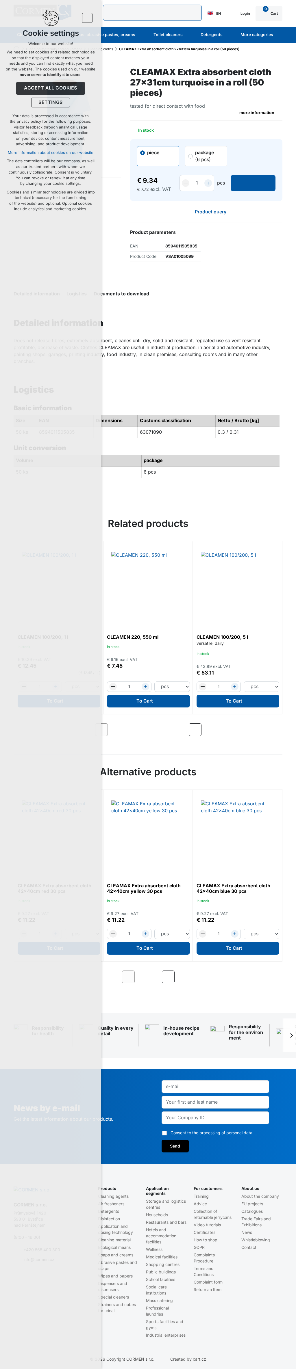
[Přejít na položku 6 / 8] (161, 729)
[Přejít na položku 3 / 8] (134, 729)
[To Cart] (253, 183)
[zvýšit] (208, 183)
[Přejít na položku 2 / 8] (126, 729)
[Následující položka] (195, 729)
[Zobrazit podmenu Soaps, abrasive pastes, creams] (143, 35)
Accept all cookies (50, 88)
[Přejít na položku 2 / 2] (152, 976)
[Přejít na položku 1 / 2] (143, 976)
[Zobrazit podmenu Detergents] (230, 35)
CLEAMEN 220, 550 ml (132, 637)
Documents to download (121, 294)
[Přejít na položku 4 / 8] (143, 729)
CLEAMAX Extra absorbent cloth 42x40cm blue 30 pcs (233, 888)
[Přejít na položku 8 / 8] (179, 729)
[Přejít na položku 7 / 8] (170, 729)
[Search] (152, 13)
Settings (50, 102)
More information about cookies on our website (50, 152)
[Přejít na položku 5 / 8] (152, 729)
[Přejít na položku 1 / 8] (117, 729)
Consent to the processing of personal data (211, 1132)
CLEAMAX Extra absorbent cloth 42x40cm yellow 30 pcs (144, 888)
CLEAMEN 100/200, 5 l (222, 637)
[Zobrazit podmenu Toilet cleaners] (190, 35)
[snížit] (185, 183)
